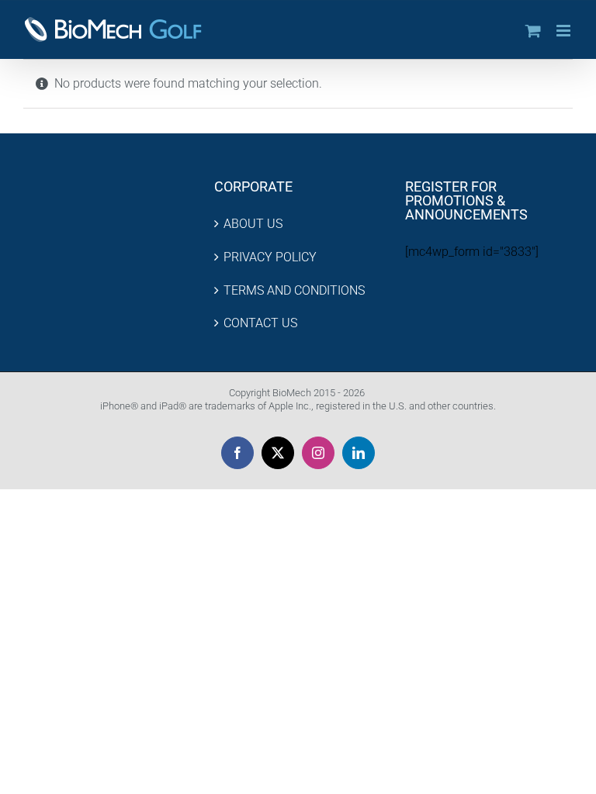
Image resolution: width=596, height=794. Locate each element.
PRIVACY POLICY (270, 257)
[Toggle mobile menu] (564, 30)
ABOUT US (253, 223)
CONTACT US (260, 323)
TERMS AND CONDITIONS (294, 290)
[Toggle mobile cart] (533, 30)
